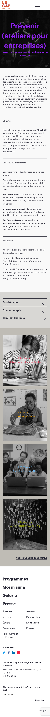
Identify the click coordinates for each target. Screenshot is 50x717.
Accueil (30, 611)
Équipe (6, 622)
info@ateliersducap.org (14, 278)
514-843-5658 (9, 675)
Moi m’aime (14, 587)
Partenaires (9, 628)
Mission (7, 617)
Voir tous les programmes (31, 558)
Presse (9, 603)
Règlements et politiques (10, 635)
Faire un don (33, 617)
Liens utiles (32, 622)
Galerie (10, 595)
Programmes (15, 578)
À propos (7, 611)
